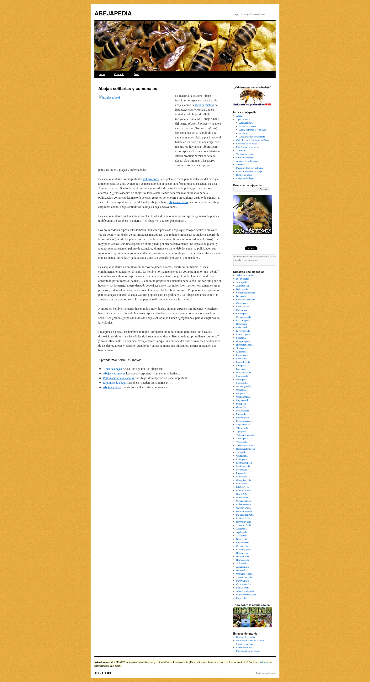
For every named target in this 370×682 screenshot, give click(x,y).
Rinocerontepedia (244, 420)
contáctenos (263, 661)
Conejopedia (242, 545)
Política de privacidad (266, 672)
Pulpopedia (241, 473)
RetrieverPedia (243, 518)
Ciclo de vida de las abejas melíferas (252, 140)
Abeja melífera (245, 122)
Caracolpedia (242, 313)
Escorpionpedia (243, 330)
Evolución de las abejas (246, 143)
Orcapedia (241, 389)
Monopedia (241, 469)
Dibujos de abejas (244, 174)
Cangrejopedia (242, 542)
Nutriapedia (241, 476)
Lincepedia (241, 365)
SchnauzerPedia (243, 525)
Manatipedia (241, 382)
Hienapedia (241, 570)
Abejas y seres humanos (247, 160)
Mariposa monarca (244, 643)
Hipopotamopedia (244, 344)
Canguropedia (242, 309)
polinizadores (151, 179)
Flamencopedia (243, 334)
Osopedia (240, 393)
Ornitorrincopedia (244, 573)
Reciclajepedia (242, 417)
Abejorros (243, 133)
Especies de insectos (245, 636)
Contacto (119, 74)
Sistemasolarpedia (244, 445)
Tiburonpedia (242, 427)
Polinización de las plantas (248, 650)
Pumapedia (241, 414)
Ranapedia (241, 597)
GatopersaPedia (243, 507)
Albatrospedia (242, 566)
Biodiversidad (242, 278)
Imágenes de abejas (245, 178)
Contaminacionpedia (245, 292)
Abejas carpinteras (247, 126)
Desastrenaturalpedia (245, 448)
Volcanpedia (241, 441)
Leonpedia (241, 358)
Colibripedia (241, 455)
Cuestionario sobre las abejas (249, 171)
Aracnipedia (241, 282)
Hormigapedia (242, 559)
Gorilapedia (241, 483)
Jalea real (240, 164)
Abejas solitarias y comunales (252, 129)
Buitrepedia (241, 538)
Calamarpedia (242, 306)
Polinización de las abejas (247, 146)
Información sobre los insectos (250, 640)
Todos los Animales (245, 275)
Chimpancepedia (243, 316)
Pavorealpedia (242, 580)
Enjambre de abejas (245, 157)
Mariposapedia (243, 466)
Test (136, 74)
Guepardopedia (243, 341)
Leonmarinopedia (244, 462)
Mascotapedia (242, 410)
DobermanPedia (243, 504)
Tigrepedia (241, 431)
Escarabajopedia (243, 549)
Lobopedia (241, 368)
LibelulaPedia (242, 486)
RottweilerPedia (243, 521)
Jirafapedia (241, 348)
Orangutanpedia (243, 479)
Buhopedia (241, 296)
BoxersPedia (242, 497)
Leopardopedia (243, 361)
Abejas (239, 115)
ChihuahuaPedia (243, 500)
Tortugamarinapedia (245, 434)
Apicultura (241, 150)
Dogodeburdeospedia (246, 594)
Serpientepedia (243, 424)
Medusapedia (242, 375)
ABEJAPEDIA (113, 13)
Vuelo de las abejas (245, 153)
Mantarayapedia (243, 372)
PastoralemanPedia (244, 514)
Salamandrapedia (244, 577)
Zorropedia (241, 452)
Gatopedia (241, 407)
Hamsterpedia (242, 556)
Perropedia (241, 403)
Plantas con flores (244, 647)
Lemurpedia (241, 459)
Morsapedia (241, 379)
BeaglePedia (241, 493)
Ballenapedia (242, 289)
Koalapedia (241, 351)
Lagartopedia (242, 355)
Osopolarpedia (243, 396)
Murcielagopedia (243, 386)
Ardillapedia (241, 563)
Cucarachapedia (243, 584)
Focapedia (241, 337)
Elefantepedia (242, 327)
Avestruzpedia (242, 285)
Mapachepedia (242, 587)
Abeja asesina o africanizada (252, 136)
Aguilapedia (241, 532)
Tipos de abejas (243, 119)
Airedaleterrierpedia (245, 591)
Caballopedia (242, 302)
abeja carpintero (204, 105)
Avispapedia (241, 535)
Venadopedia (242, 438)
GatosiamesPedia (244, 511)
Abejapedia (241, 528)
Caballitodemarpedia (245, 299)
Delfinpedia (241, 323)
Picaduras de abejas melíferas (249, 167)
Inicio (102, 74)
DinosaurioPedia (243, 490)
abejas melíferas (178, 202)
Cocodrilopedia (243, 320)
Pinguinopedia (242, 400)
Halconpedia (242, 552)
